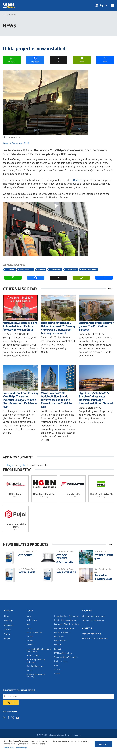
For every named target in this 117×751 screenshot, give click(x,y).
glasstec (30, 670)
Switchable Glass (89, 270)
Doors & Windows (34, 632)
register (22, 465)
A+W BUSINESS (26, 572)
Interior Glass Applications (65, 620)
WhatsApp (11, 62)
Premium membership (91, 633)
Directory (8, 620)
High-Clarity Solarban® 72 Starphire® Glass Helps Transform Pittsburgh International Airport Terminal (96, 398)
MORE (105, 62)
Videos (57, 669)
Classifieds (8, 625)
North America (60, 640)
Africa (29, 616)
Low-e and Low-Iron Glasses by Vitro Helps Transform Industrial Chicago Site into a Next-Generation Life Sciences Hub (20, 399)
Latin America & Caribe (64, 628)
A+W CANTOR (25, 554)
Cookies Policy (9, 748)
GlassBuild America (35, 666)
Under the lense (61, 661)
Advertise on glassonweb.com (95, 638)
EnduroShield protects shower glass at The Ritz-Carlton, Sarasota (96, 326)
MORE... (111, 288)
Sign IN (103, 5)
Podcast (57, 649)
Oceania (57, 644)
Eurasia (30, 636)
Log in (10, 465)
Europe (30, 640)
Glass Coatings (33, 655)
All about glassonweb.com (93, 616)
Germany (10, 270)
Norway (41, 270)
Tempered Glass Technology (66, 657)
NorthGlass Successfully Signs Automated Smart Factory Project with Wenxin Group (20, 326)
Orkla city (78, 180)
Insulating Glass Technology (66, 616)
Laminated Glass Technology (66, 624)
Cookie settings (21, 748)
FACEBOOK (35, 62)
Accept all (103, 744)
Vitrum (57, 673)
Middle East (59, 636)
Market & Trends (61, 632)
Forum (7, 638)
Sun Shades (71, 270)
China (29, 628)
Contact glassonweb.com (93, 620)
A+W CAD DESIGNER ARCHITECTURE (64, 558)
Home (5, 14)
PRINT (82, 62)
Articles (7, 629)
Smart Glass (56, 270)
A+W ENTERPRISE (66, 572)
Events (29, 644)
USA (56, 665)
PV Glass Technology (63, 653)
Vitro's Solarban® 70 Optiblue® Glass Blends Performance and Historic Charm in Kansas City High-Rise (56, 399)
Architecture (32, 620)
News (13, 14)
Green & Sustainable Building (36, 675)
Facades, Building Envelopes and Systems (39, 650)
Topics (7, 634)
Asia (28, 624)
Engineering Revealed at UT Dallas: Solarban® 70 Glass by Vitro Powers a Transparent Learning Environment (58, 328)
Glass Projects (26, 270)
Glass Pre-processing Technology (36, 660)
